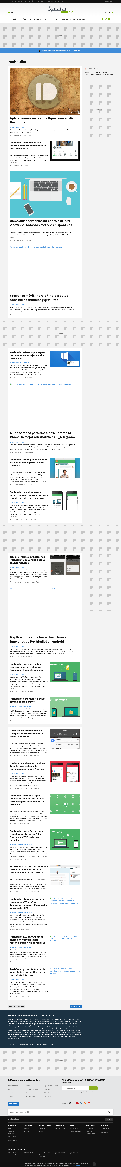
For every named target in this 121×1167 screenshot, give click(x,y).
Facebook (73, 1102)
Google (45, 1044)
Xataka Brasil (12, 1155)
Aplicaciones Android (17, 127)
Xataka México (12, 1152)
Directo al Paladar (60, 1128)
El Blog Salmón (105, 1128)
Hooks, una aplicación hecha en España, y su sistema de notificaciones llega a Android (28, 766)
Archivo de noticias (17, 1006)
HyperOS (88, 74)
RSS (84, 1102)
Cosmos (16, 165)
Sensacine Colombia (42, 1155)
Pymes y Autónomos (104, 1131)
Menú (13, 12)
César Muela (19, 315)
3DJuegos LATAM (28, 1152)
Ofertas (101, 74)
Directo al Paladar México (60, 1153)
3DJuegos (26, 1128)
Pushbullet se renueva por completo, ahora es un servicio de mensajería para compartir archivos (27, 800)
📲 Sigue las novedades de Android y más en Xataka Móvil (59, 51)
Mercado (47, 1089)
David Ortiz (17, 997)
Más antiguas (76, 1006)
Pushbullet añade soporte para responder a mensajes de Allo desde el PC (27, 355)
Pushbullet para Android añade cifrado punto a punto (28, 700)
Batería (87, 77)
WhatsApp (88, 72)
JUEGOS (45, 19)
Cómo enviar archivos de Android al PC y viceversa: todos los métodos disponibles (41, 222)
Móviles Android (23, 1044)
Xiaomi (102, 77)
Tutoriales (13, 230)
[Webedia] (13, 1119)
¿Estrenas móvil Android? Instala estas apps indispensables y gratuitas (39, 297)
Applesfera (11, 1134)
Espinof (41, 1131)
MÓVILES (25, 19)
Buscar (109, 1112)
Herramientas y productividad (21, 153)
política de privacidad (87, 1092)
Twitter (112, 19)
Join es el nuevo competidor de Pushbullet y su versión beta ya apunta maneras (28, 559)
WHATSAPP (81, 19)
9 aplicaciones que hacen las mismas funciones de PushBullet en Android (38, 639)
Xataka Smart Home (12, 1137)
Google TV (97, 72)
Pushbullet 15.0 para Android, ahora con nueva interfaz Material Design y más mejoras (27, 939)
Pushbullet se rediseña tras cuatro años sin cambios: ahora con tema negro (28, 145)
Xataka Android (60, 10)
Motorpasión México (74, 1153)
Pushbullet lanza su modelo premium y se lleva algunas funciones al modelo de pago (26, 667)
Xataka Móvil (12, 1131)
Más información (75, 1165)
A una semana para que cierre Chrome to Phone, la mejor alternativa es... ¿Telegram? (42, 434)
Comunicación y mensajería (20, 363)
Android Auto (30, 1096)
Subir (108, 1119)
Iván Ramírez (18, 135)
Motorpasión (74, 1128)
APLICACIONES (35, 19)
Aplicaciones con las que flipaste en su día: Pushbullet (42, 120)
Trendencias (89, 1128)
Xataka (10, 1128)
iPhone (109, 74)
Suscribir (93, 1088)
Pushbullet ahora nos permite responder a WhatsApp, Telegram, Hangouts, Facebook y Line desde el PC (28, 903)
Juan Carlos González (21, 519)
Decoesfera (89, 1131)
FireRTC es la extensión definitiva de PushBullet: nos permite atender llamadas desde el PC (29, 869)
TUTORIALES (55, 19)
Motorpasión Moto (75, 1131)
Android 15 (47, 1096)
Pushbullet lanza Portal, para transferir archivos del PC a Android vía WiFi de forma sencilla (26, 835)
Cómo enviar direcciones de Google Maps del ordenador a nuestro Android (26, 733)
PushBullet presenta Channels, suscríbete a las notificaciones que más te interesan (28, 972)
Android (105, 72)
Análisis (32, 1044)
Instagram (106, 19)
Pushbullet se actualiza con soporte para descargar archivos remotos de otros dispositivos (29, 495)
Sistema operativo (32, 1089)
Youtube (109, 19)
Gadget (95, 77)
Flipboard (102, 19)
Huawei (39, 1044)
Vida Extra (27, 1131)
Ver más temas (13, 1104)
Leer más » (27, 132)
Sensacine (42, 1128)
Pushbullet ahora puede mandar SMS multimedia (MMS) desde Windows (28, 462)
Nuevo (107, 12)
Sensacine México (44, 1152)
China (95, 74)
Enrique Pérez (19, 240)
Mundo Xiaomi (12, 1140)
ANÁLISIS (16, 19)
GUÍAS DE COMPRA (68, 19)
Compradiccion (90, 1134)
